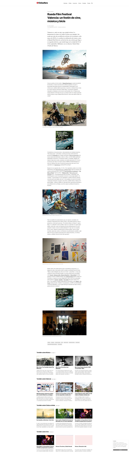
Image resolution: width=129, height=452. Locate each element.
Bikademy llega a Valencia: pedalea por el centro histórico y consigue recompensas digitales (45, 395)
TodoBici (61, 279)
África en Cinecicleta (73, 155)
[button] (65, 3)
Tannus (77, 281)
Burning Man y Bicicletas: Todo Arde (45, 420)
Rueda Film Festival (67, 83)
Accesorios (75, 3)
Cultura (79, 3)
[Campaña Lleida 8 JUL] (64, 140)
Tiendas (88, 3)
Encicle (51, 275)
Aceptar (120, 449)
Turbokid (49, 174)
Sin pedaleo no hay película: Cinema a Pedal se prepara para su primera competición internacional (83, 421)
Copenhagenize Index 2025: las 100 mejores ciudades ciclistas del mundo (83, 395)
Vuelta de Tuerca (69, 276)
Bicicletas (65, 3)
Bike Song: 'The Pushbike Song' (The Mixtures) (45, 368)
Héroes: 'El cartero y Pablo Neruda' (64, 446)
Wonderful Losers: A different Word (63, 169)
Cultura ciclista (50, 11)
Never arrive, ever (73, 172)
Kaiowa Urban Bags (65, 275)
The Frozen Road (68, 171)
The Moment (75, 171)
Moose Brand (73, 275)
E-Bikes (70, 3)
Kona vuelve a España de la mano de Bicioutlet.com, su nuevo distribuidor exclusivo (64, 421)
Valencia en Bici (57, 275)
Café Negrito (57, 164)
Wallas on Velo (65, 172)
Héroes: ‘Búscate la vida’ (80, 446)
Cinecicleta (55, 155)
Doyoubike (66, 279)
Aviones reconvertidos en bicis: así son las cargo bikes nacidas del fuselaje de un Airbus (64, 395)
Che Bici (56, 279)
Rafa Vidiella (51, 25)
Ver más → (53, 352)
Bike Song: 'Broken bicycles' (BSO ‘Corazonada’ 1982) (83, 368)
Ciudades (84, 3)
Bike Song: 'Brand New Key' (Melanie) (62, 368)
